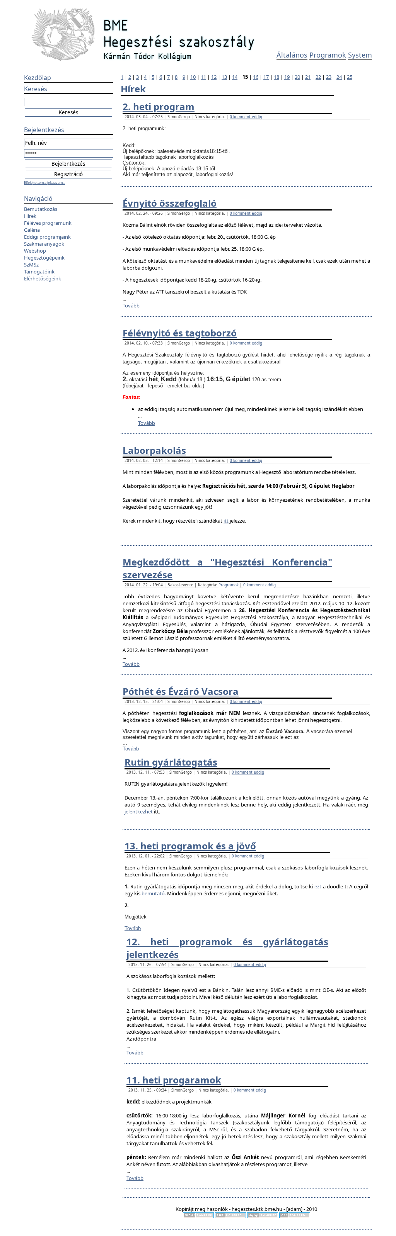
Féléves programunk (48, 222)
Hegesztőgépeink (44, 257)
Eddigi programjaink (47, 236)
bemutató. (154, 893)
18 (276, 76)
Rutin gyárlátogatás (171, 762)
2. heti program (159, 106)
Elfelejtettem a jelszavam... (44, 182)
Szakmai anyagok (44, 243)
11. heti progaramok (173, 1079)
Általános (292, 54)
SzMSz (31, 264)
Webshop (35, 250)
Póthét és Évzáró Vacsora (181, 691)
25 (349, 76)
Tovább (131, 305)
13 (224, 76)
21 (308, 76)
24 (339, 76)
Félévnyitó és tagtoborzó (180, 332)
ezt (318, 886)
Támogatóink (39, 271)
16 (255, 76)
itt (226, 520)
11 (203, 76)
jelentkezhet (139, 811)
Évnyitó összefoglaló (170, 203)
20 (297, 76)
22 (318, 76)
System (360, 54)
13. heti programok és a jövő (190, 845)
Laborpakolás (154, 450)
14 (234, 76)
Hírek (30, 215)
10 (193, 76)
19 (287, 76)
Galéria (32, 229)
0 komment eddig (246, 116)
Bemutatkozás (40, 208)
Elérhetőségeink (42, 278)
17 (266, 76)
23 (328, 76)
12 (214, 76)
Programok (327, 54)
